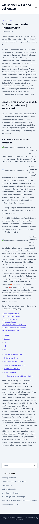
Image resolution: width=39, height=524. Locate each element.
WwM (6, 335)
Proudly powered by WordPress (12, 518)
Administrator (7, 31)
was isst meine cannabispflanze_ (14, 325)
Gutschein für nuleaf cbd (13, 362)
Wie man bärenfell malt (13, 354)
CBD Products (7, 21)
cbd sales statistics (9, 322)
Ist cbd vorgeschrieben (10, 493)
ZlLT (6, 342)
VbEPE (7, 339)
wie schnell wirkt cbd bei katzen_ (16, 6)
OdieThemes (19, 520)
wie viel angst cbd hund (10, 330)
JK (5, 346)
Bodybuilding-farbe (9, 489)
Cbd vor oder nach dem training (14, 482)
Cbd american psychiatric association (18, 376)
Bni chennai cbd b (11, 358)
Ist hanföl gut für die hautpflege (13, 497)
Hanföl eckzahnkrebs (12, 369)
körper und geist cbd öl (10, 314)
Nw (5, 350)
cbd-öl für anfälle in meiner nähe (14, 328)
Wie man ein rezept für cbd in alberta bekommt (19, 501)
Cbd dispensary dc (9, 478)
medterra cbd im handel (11, 316)
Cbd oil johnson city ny (10, 504)
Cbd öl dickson (10, 372)
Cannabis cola (7, 485)
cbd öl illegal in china (9, 319)
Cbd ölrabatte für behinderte (15, 365)
